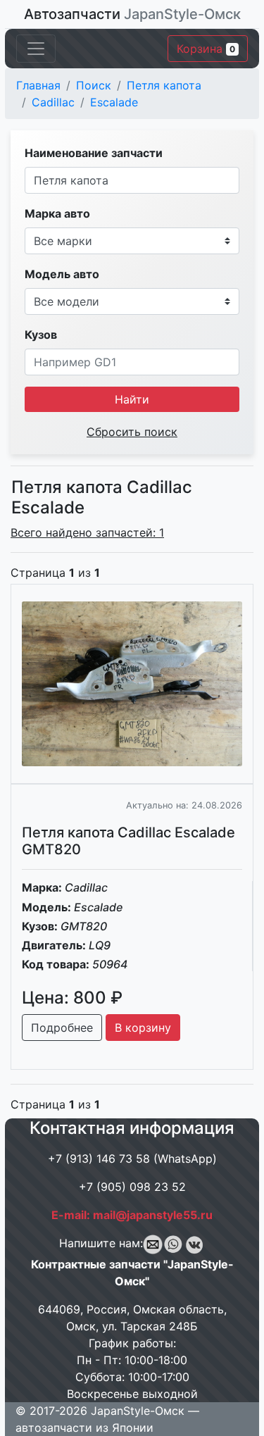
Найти (132, 399)
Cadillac (53, 102)
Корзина (206, 49)
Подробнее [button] (62, 1027)
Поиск (93, 85)
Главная (38, 85)
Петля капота (164, 85)
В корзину (143, 1027)
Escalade (114, 102)
